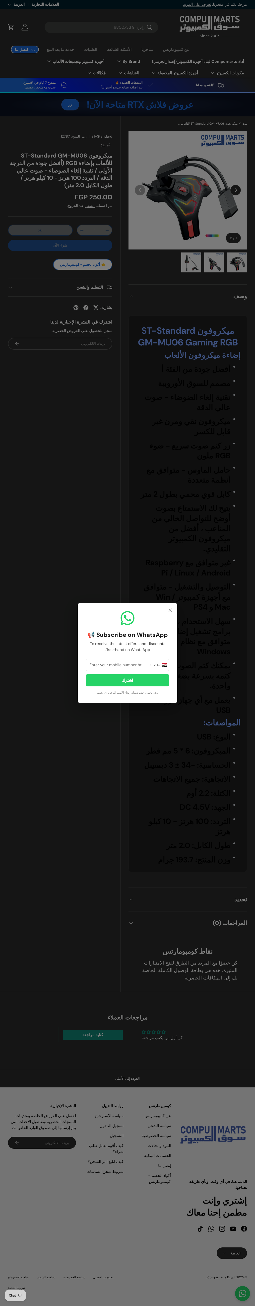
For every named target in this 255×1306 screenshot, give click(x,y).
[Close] (170, 610)
